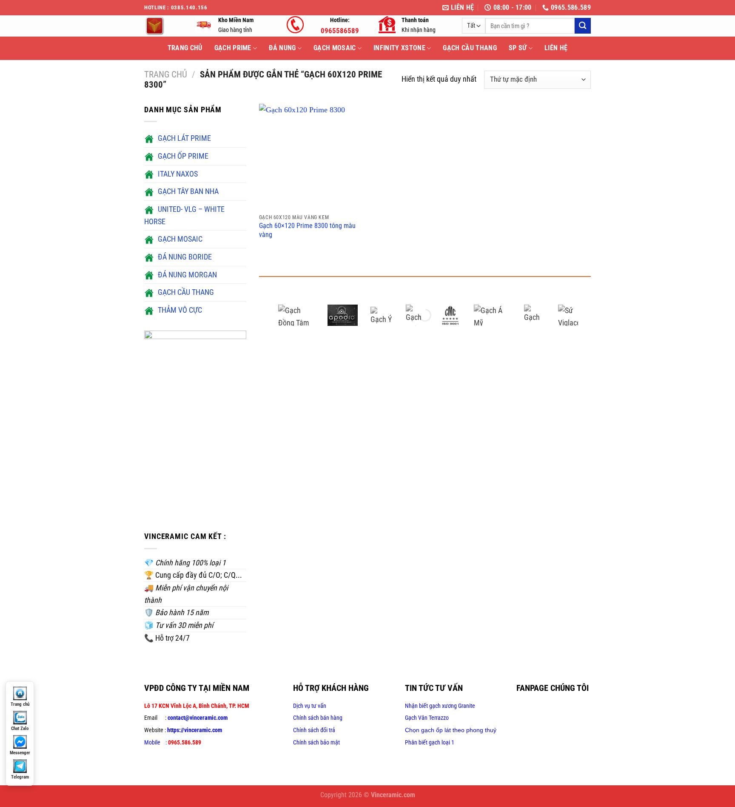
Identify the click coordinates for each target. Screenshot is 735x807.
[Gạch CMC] (450, 315)
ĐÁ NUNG (282, 48)
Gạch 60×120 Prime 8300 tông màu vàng (307, 230)
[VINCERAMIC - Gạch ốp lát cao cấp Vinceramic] (163, 26)
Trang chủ (165, 74)
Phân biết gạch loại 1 (429, 742)
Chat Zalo (19, 728)
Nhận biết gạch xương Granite (440, 705)
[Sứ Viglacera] (569, 315)
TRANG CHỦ (185, 48)
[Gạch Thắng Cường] (416, 315)
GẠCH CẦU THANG (469, 48)
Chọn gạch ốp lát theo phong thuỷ (450, 730)
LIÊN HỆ (555, 48)
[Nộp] (583, 26)
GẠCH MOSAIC (334, 48)
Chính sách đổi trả (314, 730)
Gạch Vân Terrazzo (427, 717)
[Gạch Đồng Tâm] (296, 315)
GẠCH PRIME (232, 48)
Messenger (20, 753)
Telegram (20, 777)
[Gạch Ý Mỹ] (381, 315)
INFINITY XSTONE (399, 48)
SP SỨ (518, 48)
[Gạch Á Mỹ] (492, 315)
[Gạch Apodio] (343, 315)
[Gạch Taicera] (535, 315)
